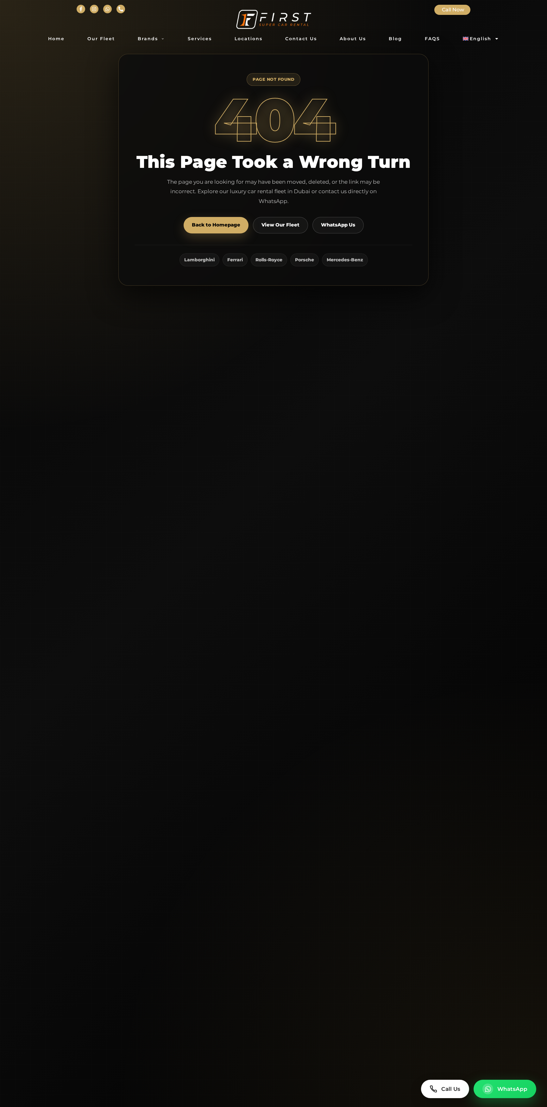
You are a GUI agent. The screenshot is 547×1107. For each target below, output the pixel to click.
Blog (395, 38)
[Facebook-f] (81, 9)
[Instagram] (94, 9)
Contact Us (301, 38)
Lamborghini (199, 260)
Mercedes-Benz (345, 260)
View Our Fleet (280, 225)
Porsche (304, 260)
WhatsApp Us (338, 225)
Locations (248, 38)
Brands (148, 38)
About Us (353, 38)
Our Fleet (101, 38)
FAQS (432, 38)
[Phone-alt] (120, 9)
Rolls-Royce (268, 260)
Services (200, 38)
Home (56, 38)
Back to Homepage (216, 225)
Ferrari (235, 260)
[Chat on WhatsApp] (107, 9)
